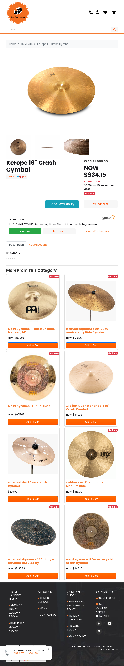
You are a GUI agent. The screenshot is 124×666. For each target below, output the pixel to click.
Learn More (59, 231)
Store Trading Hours (15, 595)
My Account (77, 636)
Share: (11, 176)
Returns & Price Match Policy (75, 605)
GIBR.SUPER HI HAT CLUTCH (24, 653)
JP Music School (44, 600)
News (43, 608)
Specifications (38, 245)
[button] (101, 204)
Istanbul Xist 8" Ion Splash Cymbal (27, 484)
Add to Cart (33, 345)
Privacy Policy (73, 628)
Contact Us (47, 615)
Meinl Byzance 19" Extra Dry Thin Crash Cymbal (90, 561)
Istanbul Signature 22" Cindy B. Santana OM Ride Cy (31, 561)
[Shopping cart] (114, 13)
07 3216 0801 (107, 598)
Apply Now (25, 231)
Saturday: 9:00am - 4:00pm (16, 627)
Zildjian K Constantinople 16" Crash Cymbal (87, 407)
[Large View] (18, 147)
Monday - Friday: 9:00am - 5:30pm (16, 610)
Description (16, 245)
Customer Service (74, 593)
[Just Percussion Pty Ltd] (18, 13)
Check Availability (61, 204)
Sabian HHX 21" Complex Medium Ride (84, 484)
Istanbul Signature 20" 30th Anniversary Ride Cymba (87, 330)
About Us (45, 592)
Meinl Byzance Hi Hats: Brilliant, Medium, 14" (31, 330)
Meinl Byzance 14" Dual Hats (29, 406)
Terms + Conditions (75, 617)
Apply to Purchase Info (97, 231)
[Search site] (114, 29)
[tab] (16, 244)
